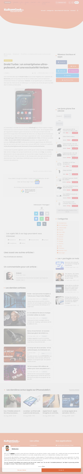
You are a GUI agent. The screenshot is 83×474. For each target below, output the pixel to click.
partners (12, 453)
